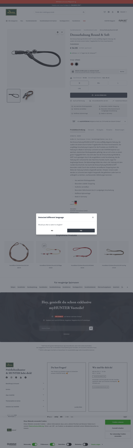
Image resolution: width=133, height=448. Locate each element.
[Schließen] (93, 217)
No (52, 230)
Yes (81, 230)
